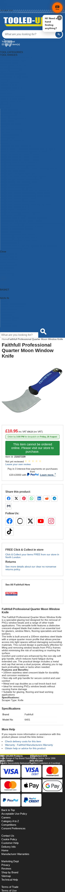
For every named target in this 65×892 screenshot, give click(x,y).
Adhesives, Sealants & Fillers (16, 57)
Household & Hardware (12, 96)
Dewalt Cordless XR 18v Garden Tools (21, 221)
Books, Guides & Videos (13, 66)
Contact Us (6, 323)
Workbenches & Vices (12, 140)
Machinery (5, 104)
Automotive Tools (9, 63)
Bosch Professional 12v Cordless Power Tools (25, 193)
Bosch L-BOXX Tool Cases (14, 185)
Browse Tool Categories (13, 303)
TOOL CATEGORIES (11, 49)
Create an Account (8, 7)
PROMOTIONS (8, 265)
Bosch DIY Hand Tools (12, 171)
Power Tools (7, 121)
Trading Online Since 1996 (42, 805)
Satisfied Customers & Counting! (45, 809)
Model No (7, 719)
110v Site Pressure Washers (15, 146)
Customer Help (8, 325)
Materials (5, 107)
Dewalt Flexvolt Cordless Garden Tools (21, 226)
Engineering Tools (10, 82)
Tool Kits (4, 132)
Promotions (6, 314)
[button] (55, 764)
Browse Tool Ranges (11, 306)
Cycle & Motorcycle (10, 71)
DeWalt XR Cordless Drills (14, 248)
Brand (5, 714)
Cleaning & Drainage (11, 68)
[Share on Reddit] (47, 498)
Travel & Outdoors (10, 135)
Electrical (5, 79)
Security (4, 126)
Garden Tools (7, 90)
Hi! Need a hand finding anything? (51, 23)
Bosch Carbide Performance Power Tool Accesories (28, 168)
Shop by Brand (8, 309)
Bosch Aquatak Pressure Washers (18, 163)
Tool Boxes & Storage (12, 129)
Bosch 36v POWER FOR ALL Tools (19, 160)
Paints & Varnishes (10, 113)
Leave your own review (18, 464)
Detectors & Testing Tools (14, 77)
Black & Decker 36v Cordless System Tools (23, 151)
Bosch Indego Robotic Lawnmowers (20, 179)
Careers (6, 865)
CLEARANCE (7, 268)
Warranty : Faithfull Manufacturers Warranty (29, 744)
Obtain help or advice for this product (25, 748)
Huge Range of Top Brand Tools (15, 805)
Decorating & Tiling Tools (13, 74)
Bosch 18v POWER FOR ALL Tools (19, 157)
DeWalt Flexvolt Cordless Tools (17, 229)
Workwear (5, 143)
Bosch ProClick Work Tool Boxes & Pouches (24, 190)
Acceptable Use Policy (14, 861)
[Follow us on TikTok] (9, 531)
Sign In (3, 9)
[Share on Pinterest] (24, 498)
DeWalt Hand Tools (10, 232)
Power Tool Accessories (13, 118)
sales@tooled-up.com (9, 12)
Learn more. (47, 474)
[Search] (58, 34)
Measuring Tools (9, 110)
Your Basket (8, 41)
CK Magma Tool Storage (13, 215)
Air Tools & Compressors (13, 60)
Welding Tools (7, 138)
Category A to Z (8, 254)
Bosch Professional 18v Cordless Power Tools (25, 196)
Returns (4, 5)
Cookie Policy (9, 887)
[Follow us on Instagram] (51, 521)
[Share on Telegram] (54, 498)
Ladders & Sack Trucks (12, 99)
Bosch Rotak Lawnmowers (14, 210)
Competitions (8, 872)
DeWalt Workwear (10, 243)
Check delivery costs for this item (23, 741)
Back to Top (8, 858)
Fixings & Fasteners (11, 88)
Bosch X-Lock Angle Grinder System (20, 212)
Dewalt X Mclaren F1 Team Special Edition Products (28, 246)
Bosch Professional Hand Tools (17, 201)
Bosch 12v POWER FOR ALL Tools (19, 154)
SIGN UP (5, 271)
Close (3, 251)
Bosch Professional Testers (15, 207)
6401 (27, 719)
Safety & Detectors (10, 124)
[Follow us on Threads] (20, 521)
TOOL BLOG (7, 273)
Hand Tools (6, 93)
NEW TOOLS (7, 262)
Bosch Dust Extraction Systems (17, 174)
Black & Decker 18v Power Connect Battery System (28, 149)
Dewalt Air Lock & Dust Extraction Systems (23, 218)
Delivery (4, 3)
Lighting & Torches (10, 102)
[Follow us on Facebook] (9, 521)
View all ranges (8, 257)
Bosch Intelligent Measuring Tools (18, 182)
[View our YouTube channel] (41, 521)
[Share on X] (16, 498)
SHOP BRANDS (8, 259)
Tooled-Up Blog (8, 320)
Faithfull (29, 714)
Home (3, 1)
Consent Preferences (13, 876)
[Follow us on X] (30, 521)
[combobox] (29, 34)
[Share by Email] (8, 506)
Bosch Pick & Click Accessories (17, 187)
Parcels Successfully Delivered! (15, 809)
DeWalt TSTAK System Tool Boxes (19, 240)
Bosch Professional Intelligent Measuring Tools (25, 204)
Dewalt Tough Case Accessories (17, 235)
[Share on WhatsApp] (31, 498)
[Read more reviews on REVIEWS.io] (54, 797)
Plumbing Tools (8, 115)
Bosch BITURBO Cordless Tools (17, 165)
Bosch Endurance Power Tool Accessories (23, 176)
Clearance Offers (9, 317)
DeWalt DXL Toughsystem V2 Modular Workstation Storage (32, 223)
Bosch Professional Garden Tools (18, 199)
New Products (7, 312)
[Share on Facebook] (8, 498)
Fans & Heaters (8, 85)
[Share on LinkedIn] (39, 498)
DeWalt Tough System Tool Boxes (18, 237)
